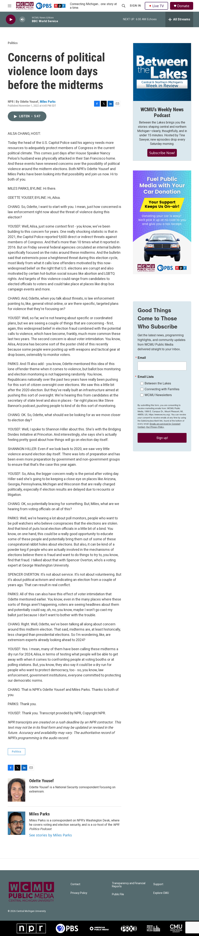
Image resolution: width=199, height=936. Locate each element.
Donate (183, 6)
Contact (75, 884)
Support (158, 884)
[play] (11, 19)
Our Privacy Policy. (155, 426)
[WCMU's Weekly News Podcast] (162, 72)
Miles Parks (48, 101)
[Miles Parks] (16, 823)
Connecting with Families (162, 389)
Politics (13, 43)
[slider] (28, 19)
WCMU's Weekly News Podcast (162, 112)
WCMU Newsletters (158, 395)
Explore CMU (161, 893)
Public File (118, 894)
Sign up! (162, 437)
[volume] (22, 19)
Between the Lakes (158, 383)
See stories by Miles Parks (50, 835)
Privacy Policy (79, 893)
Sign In (135, 5)
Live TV (158, 5)
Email (142, 357)
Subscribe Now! (162, 152)
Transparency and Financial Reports (128, 885)
